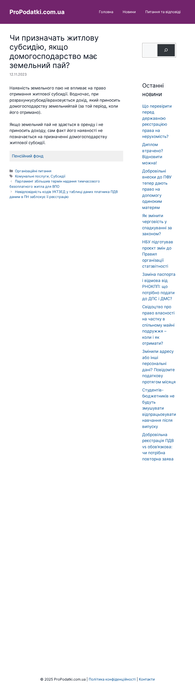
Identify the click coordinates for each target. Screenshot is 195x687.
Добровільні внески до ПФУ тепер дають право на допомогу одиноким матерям (157, 189)
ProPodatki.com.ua (37, 12)
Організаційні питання (33, 171)
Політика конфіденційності (112, 679)
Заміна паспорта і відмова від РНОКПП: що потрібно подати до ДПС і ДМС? (159, 286)
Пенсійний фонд (28, 156)
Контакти (147, 679)
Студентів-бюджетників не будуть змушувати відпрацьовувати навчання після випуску (159, 408)
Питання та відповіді (163, 12)
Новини (129, 12)
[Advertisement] (159, 557)
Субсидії (58, 176)
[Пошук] (166, 50)
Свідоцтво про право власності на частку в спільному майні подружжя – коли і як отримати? (158, 325)
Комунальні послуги (32, 176)
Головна (106, 12)
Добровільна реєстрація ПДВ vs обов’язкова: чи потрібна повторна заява (158, 446)
